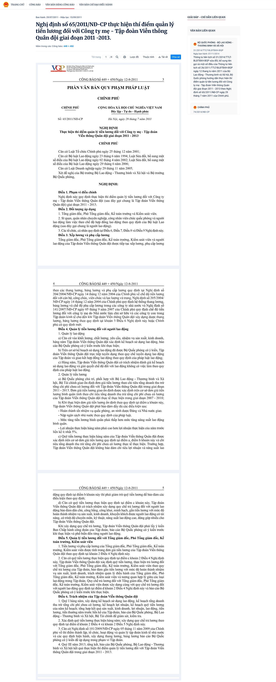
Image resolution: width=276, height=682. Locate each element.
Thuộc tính (148, 57)
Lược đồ (134, 57)
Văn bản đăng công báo (60, 4)
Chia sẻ (176, 57)
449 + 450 (69, 46)
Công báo (35, 4)
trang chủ (17, 4)
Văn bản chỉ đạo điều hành (95, 4)
